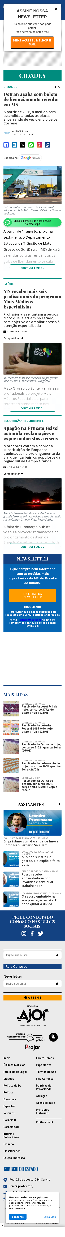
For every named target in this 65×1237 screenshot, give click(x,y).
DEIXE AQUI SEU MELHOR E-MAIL (32, 42)
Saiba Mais (50, 1216)
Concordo (18, 1216)
